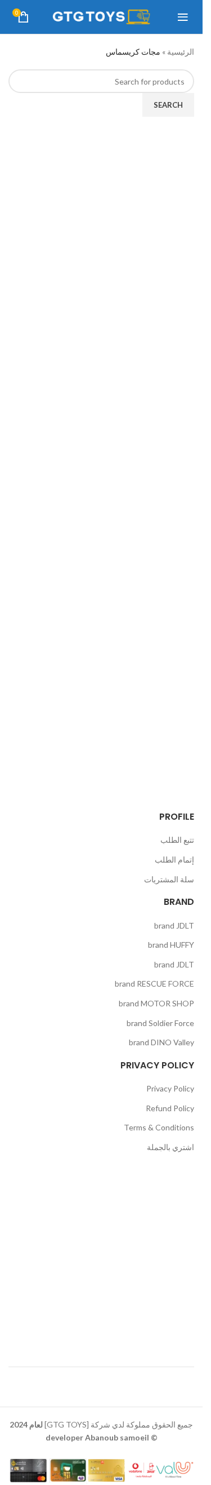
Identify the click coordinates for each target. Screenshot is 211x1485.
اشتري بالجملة (170, 1147)
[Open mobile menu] (183, 17)
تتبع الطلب (177, 840)
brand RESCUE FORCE (154, 983)
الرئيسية (180, 51)
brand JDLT (174, 925)
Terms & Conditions (159, 1127)
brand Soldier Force (160, 1023)
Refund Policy (170, 1108)
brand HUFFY (171, 944)
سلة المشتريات (169, 879)
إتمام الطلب (174, 859)
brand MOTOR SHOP (156, 1003)
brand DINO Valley (161, 1042)
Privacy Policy (170, 1088)
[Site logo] (101, 16)
